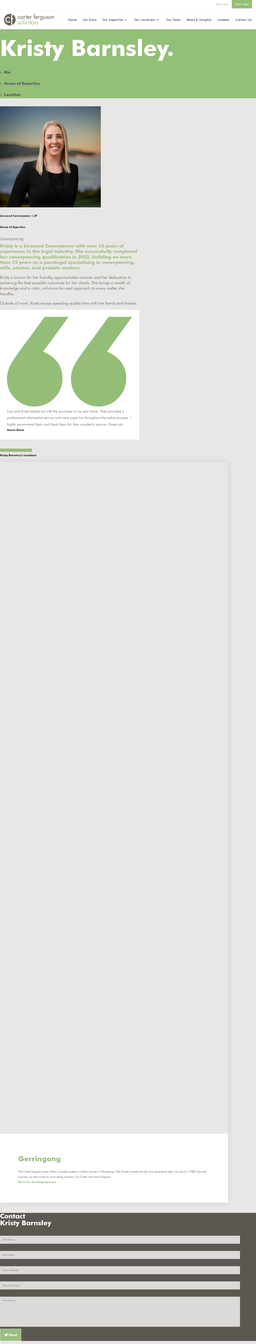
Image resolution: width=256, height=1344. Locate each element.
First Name (6, 1233)
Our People (16, 31)
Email (3, 1263)
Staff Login (222, 4)
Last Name (6, 1248)
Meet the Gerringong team (37, 1182)
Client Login (242, 4)
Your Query (6, 1294)
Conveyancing (11, 238)
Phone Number (8, 1278)
